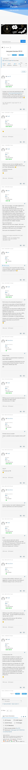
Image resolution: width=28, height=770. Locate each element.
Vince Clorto (10, 340)
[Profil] (5, 82)
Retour (14, 55)
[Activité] (6, 82)
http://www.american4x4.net (15, 93)
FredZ (12, 60)
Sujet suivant (15, 703)
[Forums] (2, 47)
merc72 (9, 76)
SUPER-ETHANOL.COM (9, 2)
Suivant (21, 55)
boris (8, 190)
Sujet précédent (7, 703)
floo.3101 (18, 728)
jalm (8, 252)
